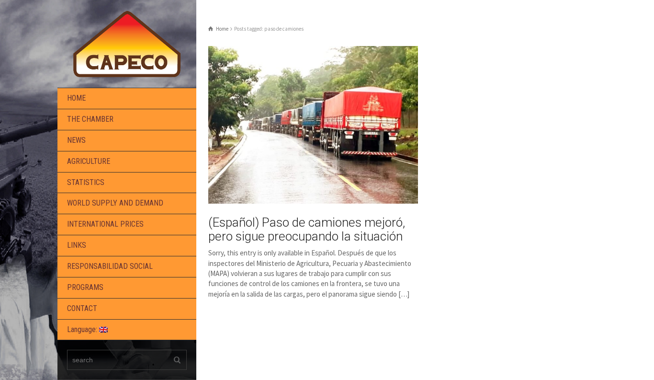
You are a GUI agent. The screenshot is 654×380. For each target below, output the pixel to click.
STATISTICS (85, 182)
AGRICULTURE (88, 161)
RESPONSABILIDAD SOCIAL (110, 266)
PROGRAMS (85, 287)
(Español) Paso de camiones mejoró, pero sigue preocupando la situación (306, 229)
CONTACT (82, 308)
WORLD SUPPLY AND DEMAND (115, 202)
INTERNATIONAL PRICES (105, 224)
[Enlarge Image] (313, 125)
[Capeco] (127, 42)
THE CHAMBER (90, 119)
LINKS (76, 245)
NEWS (76, 140)
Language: (83, 329)
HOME (76, 98)
